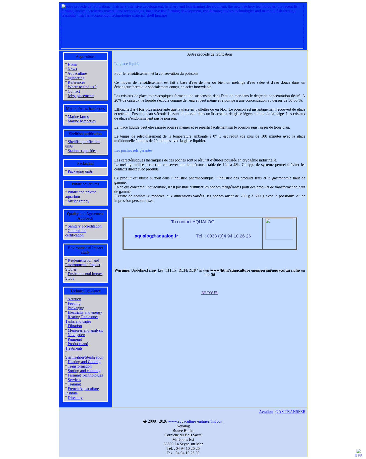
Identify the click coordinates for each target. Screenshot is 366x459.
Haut (358, 455)
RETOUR (209, 293)
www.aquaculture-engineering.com (195, 421)
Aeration (263, 411)
